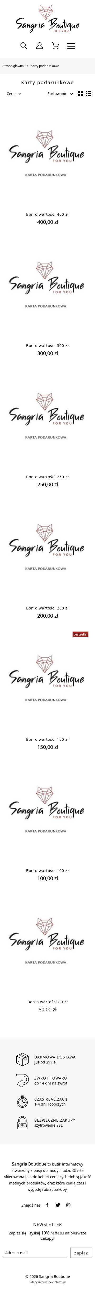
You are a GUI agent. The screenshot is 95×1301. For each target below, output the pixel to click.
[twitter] (58, 1205)
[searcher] (24, 46)
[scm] (55, 46)
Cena (11, 93)
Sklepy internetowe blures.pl (48, 1282)
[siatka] (80, 93)
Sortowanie (57, 93)
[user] (40, 46)
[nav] (71, 46)
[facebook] (47, 1205)
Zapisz (81, 1253)
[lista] (88, 93)
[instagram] (68, 1205)
